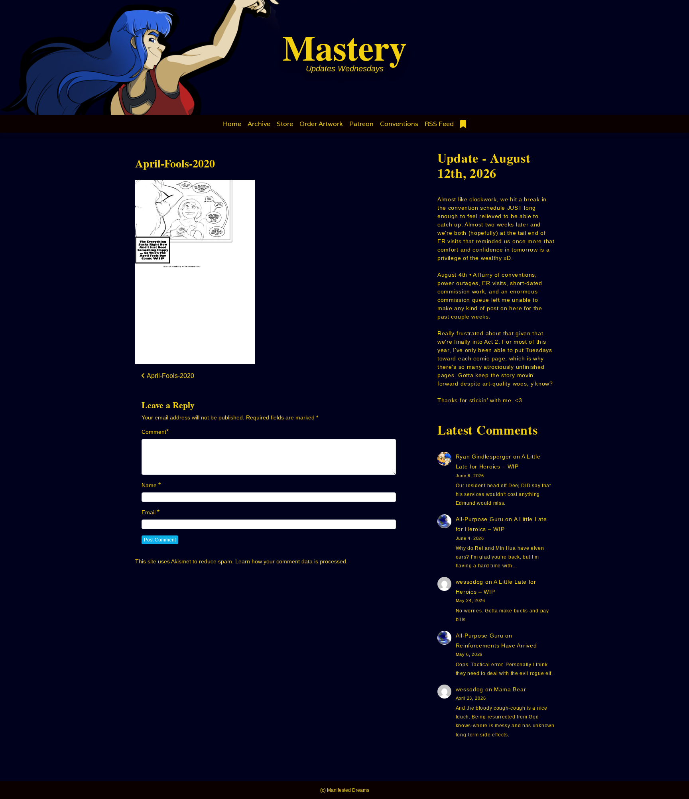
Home (232, 124)
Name (149, 485)
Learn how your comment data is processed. (291, 561)
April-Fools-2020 (175, 163)
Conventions (399, 124)
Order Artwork (321, 124)
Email (149, 512)
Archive (259, 124)
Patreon (361, 124)
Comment (154, 432)
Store (285, 124)
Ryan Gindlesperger (484, 456)
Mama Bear (510, 689)
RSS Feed (439, 124)
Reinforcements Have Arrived (496, 645)
